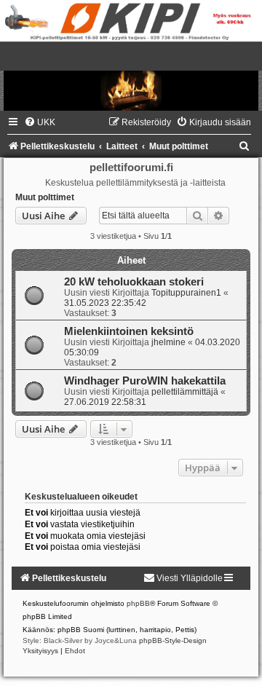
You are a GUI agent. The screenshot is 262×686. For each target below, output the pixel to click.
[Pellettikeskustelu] (131, 76)
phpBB (138, 603)
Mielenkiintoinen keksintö (129, 331)
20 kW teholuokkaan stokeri (134, 282)
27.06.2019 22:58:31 (105, 402)
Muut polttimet (44, 197)
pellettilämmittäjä (184, 392)
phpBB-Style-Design (173, 640)
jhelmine (168, 342)
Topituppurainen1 (186, 293)
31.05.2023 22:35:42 (105, 303)
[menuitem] (39, 122)
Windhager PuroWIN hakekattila (145, 381)
